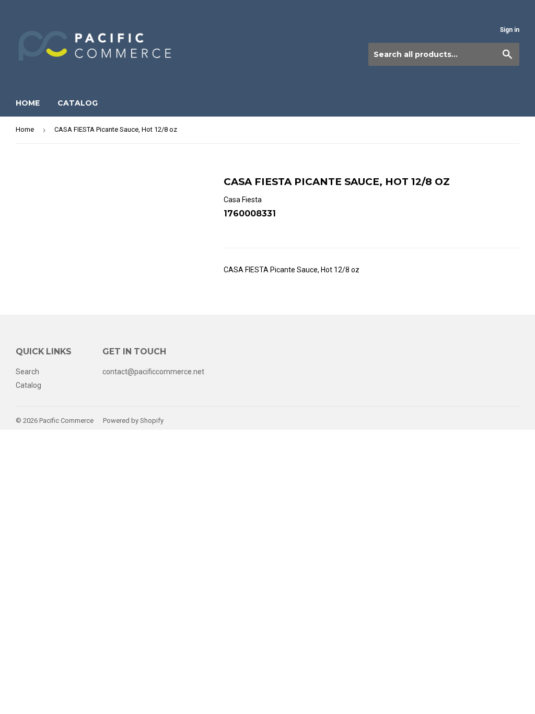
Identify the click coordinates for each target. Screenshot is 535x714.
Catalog (77, 103)
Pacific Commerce (66, 420)
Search (27, 371)
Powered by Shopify (133, 420)
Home (28, 103)
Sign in (509, 29)
